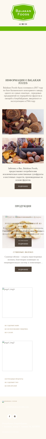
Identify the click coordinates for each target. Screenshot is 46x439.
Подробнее (23, 186)
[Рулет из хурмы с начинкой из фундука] (23, 217)
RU (23, 24)
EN (26, 24)
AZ (20, 24)
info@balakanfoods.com (17, 406)
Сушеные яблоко (23, 252)
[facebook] (9, 416)
